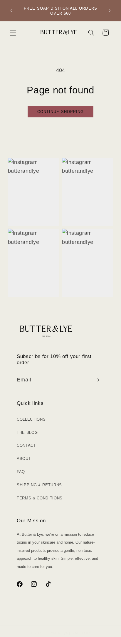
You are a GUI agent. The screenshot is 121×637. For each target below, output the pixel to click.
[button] (13, 32)
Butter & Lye (57, 633)
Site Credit (80, 633)
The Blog (27, 432)
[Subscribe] (97, 380)
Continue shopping (60, 111)
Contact (26, 445)
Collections (31, 419)
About (24, 458)
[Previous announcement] (11, 10)
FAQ (21, 472)
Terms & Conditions (40, 498)
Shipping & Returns (39, 485)
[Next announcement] (109, 10)
